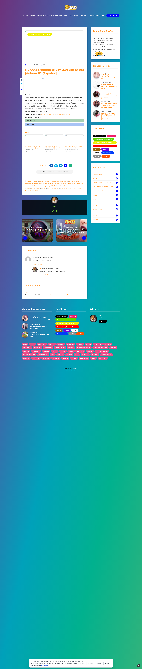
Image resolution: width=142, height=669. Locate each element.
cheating (72, 181)
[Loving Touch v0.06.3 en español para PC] (25, 326)
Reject (99, 663)
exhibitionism (43, 183)
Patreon (44, 114)
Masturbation (58, 186)
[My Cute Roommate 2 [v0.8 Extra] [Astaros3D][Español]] (34, 139)
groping (50, 183)
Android (111, 136)
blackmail (65, 181)
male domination (35, 186)
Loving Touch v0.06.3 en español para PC (38, 327)
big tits (59, 181)
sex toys (43, 188)
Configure (107, 663)
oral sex (68, 186)
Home (25, 15)
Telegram (112, 15)
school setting (35, 188)
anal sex (41, 181)
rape (72, 186)
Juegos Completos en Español (40, 34)
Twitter (68, 114)
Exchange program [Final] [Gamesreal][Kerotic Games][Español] (108, 116)
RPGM (97, 153)
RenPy (105, 149)
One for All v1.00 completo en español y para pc (109, 96)
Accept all (90, 663)
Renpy (50, 15)
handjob (63, 183)
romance (78, 186)
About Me (74, 15)
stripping (63, 188)
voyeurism (35, 190)
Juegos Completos (37, 15)
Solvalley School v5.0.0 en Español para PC (109, 76)
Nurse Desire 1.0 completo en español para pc (109, 86)
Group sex (57, 183)
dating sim (35, 183)
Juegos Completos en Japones (105, 146)
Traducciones (107, 153)
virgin (29, 190)
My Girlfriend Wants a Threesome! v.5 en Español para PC (109, 105)
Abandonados (99, 136)
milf (64, 186)
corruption (78, 181)
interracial (79, 183)
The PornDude (95, 15)
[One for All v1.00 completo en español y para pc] (96, 94)
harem (69, 183)
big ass (54, 181)
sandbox (27, 188)
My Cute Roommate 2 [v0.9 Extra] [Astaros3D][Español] (73, 147)
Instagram (60, 114)
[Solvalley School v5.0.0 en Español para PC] (96, 75)
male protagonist (47, 186)
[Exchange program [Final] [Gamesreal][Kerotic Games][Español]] (96, 113)
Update (106, 156)
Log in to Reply (37, 264)
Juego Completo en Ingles (103, 139)
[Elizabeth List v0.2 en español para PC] (25, 334)
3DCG (29, 181)
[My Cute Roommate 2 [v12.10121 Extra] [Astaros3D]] (54, 139)
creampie (28, 183)
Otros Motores (61, 15)
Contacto (83, 15)
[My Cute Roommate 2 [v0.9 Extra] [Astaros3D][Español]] (74, 139)
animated (48, 181)
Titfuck (74, 188)
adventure (35, 181)
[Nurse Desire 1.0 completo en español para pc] (96, 84)
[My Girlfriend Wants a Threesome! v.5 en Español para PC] (96, 103)
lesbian (27, 186)
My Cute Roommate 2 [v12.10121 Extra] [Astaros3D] (53, 147)
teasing (68, 188)
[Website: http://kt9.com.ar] (53, 211)
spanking (56, 188)
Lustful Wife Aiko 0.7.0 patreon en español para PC (40, 319)
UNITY (97, 156)
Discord (52, 114)
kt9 (54, 206)
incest (74, 183)
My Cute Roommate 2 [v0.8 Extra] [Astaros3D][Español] (33, 147)
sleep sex (50, 188)
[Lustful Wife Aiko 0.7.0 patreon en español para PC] (25, 318)
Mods (97, 149)
